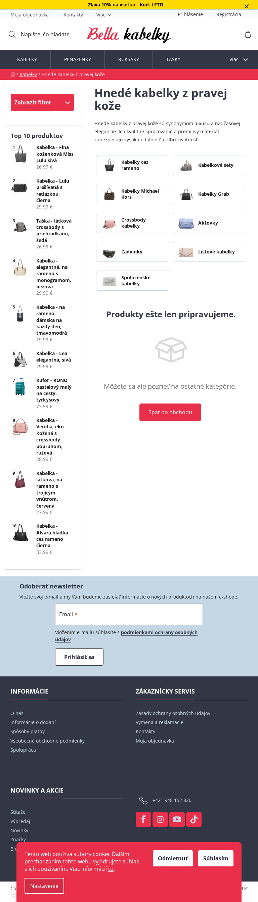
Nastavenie (44, 886)
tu (111, 868)
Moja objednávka (29, 14)
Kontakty (73, 14)
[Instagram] (160, 819)
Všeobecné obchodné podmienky (47, 741)
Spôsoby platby (27, 731)
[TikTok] (194, 819)
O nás (17, 713)
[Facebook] (143, 819)
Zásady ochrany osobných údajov (173, 713)
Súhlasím (215, 858)
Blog (15, 849)
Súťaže (18, 812)
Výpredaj (20, 821)
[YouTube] (177, 819)
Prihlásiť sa (79, 657)
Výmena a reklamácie (159, 722)
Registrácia (228, 14)
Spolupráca (23, 750)
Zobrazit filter (32, 102)
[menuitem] (27, 59)
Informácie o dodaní (33, 722)
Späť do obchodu (170, 412)
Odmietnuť (173, 858)
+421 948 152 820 (172, 800)
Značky (18, 839)
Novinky (19, 830)
